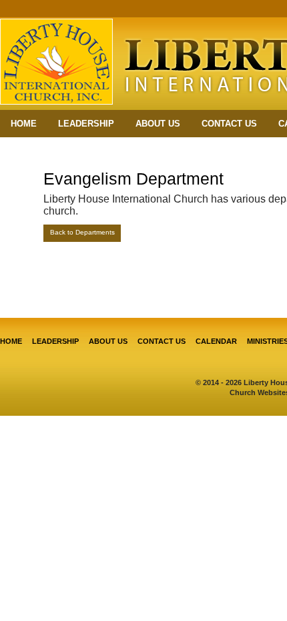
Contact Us (229, 124)
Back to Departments (82, 232)
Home (24, 124)
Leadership (86, 124)
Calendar (216, 341)
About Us (157, 124)
